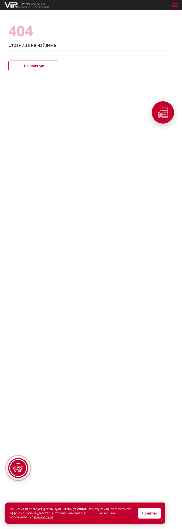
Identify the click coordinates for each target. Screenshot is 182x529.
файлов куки (43, 517)
